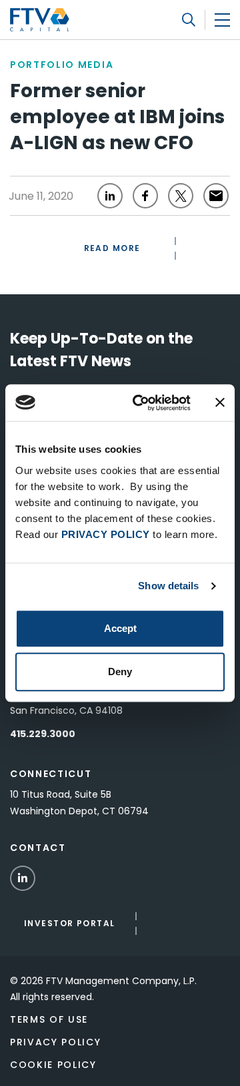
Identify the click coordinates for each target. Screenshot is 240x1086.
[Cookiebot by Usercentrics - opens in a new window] (141, 402)
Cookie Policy (53, 1064)
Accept (120, 628)
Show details (168, 585)
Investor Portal (69, 923)
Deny (120, 671)
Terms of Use (49, 1019)
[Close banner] (220, 402)
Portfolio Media (61, 64)
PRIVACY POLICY (105, 534)
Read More (112, 248)
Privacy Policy (55, 1042)
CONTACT (38, 847)
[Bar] (222, 20)
